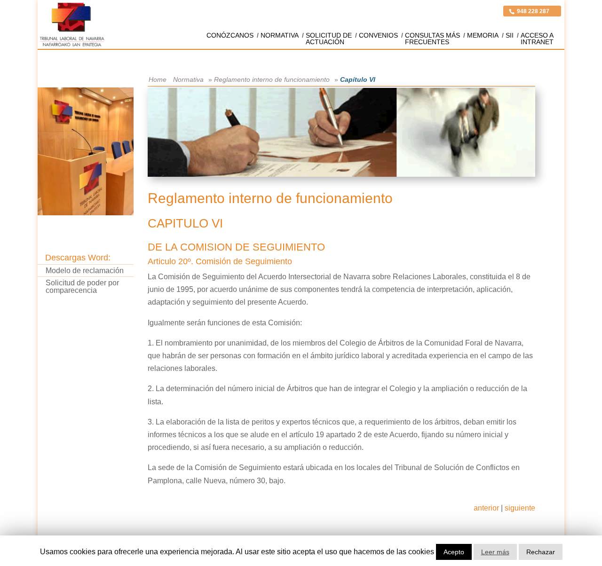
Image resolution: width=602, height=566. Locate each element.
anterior (486, 508)
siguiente (520, 508)
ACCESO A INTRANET (537, 38)
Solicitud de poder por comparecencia (82, 286)
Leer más (495, 552)
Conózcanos (229, 35)
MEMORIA (483, 35)
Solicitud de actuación (329, 38)
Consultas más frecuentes (432, 38)
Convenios (378, 35)
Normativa (280, 35)
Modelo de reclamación (85, 271)
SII (510, 35)
